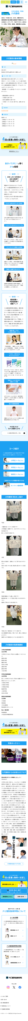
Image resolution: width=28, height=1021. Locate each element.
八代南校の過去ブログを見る (14, 863)
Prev (2, 755)
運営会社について (6, 1005)
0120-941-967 (4, 110)
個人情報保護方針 (5, 1002)
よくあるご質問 (4, 996)
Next (25, 755)
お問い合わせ (20, 896)
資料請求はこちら (13, 151)
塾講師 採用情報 (6, 1009)
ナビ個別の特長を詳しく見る (14, 433)
